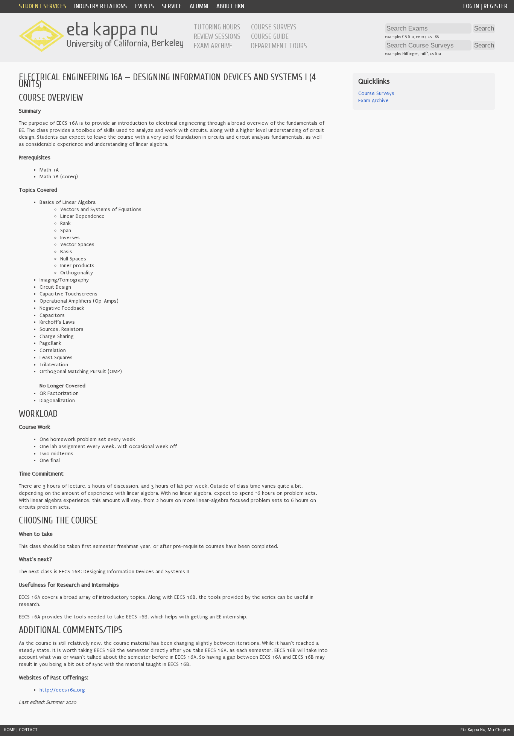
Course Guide (270, 36)
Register (496, 6)
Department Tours (279, 46)
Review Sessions (217, 36)
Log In (471, 6)
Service (172, 6)
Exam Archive (213, 46)
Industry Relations (100, 6)
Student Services (42, 6)
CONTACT (28, 729)
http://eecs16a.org (62, 690)
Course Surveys (274, 27)
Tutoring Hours (217, 27)
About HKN (230, 6)
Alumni (199, 6)
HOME (9, 729)
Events (144, 6)
